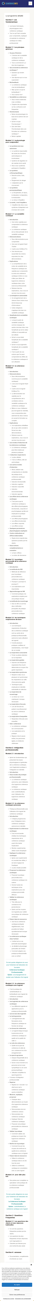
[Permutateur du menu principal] (30, 3)
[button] (31, 1265)
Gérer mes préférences (17, 1294)
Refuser (17, 1290)
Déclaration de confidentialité (23, 1298)
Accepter (17, 1285)
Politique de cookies (8, 1298)
